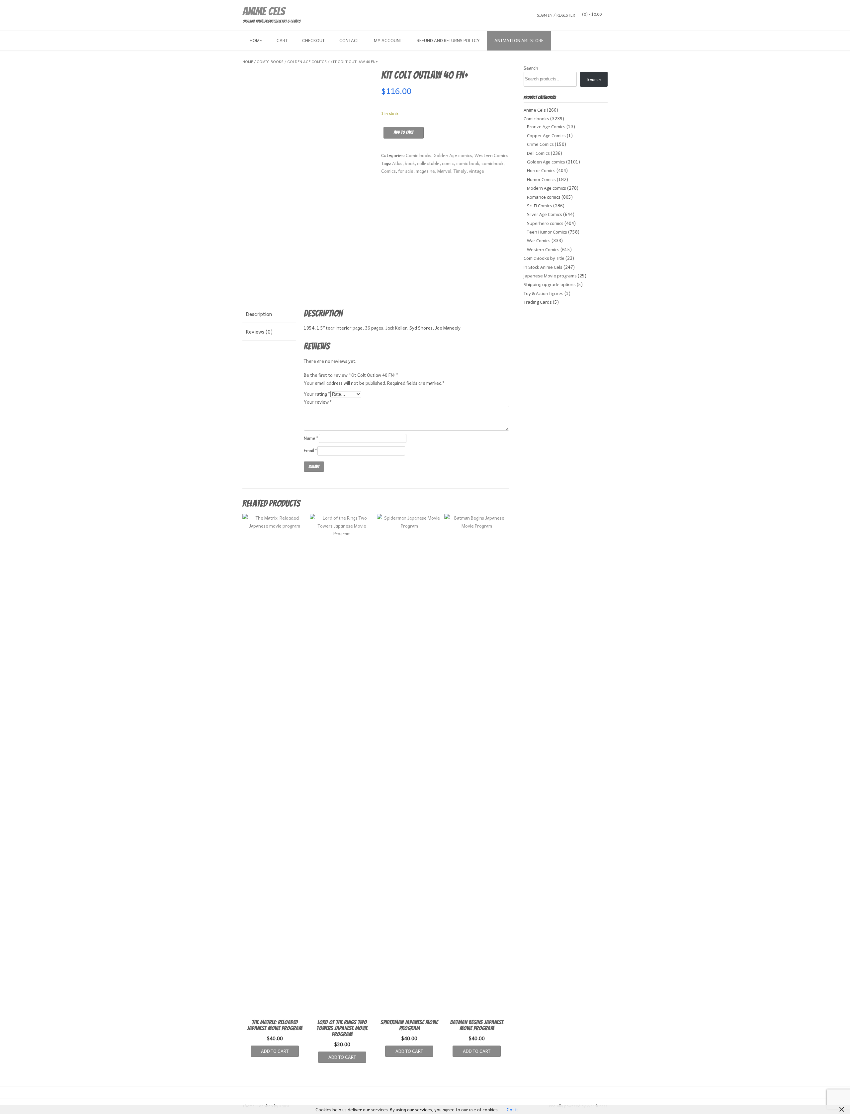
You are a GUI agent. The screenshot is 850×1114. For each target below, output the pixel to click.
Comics (388, 170)
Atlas (397, 163)
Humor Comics (541, 179)
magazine (425, 170)
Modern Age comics (546, 188)
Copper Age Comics (546, 136)
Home (256, 40)
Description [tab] (259, 314)
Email (310, 450)
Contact (349, 40)
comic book (467, 163)
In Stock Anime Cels (543, 267)
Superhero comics (545, 223)
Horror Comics (541, 170)
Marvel (444, 170)
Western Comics (491, 155)
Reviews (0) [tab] (259, 332)
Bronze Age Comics (546, 127)
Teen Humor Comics (547, 232)
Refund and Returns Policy (448, 40)
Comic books (270, 61)
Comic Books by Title (544, 258)
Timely (460, 170)
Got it (512, 1109)
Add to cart (403, 132)
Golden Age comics (307, 61)
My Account (388, 40)
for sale (405, 170)
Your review (318, 401)
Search (531, 67)
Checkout (313, 40)
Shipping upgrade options (550, 284)
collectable (428, 163)
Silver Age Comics (544, 214)
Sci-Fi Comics (539, 206)
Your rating (317, 393)
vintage (476, 170)
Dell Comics (538, 153)
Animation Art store (519, 40)
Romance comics (543, 197)
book (410, 163)
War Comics (539, 241)
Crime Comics (540, 144)
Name (311, 438)
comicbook (492, 163)
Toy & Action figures (543, 293)
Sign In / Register (556, 14)
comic (448, 163)
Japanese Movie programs (550, 276)
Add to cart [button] (275, 1051)
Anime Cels (263, 11)
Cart (282, 40)
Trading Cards (538, 302)
